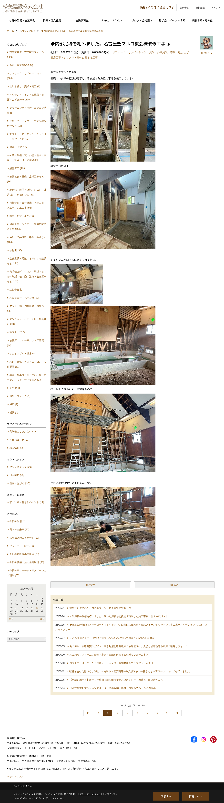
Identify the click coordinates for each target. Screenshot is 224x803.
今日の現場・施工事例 (22, 20)
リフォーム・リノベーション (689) (24, 76)
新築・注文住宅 (52, 20)
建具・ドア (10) (18, 147)
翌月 (42, 619)
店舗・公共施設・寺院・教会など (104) (26, 239)
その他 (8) (15, 388)
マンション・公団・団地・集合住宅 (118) (26, 321)
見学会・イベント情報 (172, 20)
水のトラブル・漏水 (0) (22, 353)
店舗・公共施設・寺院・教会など (169, 52)
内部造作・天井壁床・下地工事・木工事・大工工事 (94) (26, 205)
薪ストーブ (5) (17, 332)
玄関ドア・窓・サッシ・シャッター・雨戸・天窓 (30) (26, 136)
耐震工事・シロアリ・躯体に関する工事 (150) (26, 226)
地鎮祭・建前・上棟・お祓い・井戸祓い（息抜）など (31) (26, 192)
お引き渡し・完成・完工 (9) (25, 86)
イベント (216, 7)
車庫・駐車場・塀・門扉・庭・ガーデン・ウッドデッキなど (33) (26, 377)
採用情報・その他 (202, 20)
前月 (11, 619)
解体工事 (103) (18, 168)
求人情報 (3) (16, 447)
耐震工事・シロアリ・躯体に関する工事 (74, 57)
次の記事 (174, 584)
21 (37, 607)
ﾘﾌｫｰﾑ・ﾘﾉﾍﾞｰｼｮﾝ (112, 20)
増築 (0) (14, 412)
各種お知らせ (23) (19, 439)
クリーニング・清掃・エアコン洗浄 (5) (26, 110)
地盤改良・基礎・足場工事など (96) (25, 179)
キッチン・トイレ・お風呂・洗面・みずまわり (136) (25, 97)
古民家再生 (82, 20)
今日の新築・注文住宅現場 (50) (27, 562)
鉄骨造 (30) (16, 250)
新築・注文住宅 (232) (21, 65)
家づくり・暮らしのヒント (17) (27, 502)
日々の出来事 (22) (19, 529)
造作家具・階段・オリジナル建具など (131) (26, 261)
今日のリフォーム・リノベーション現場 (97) (26, 573)
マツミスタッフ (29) (21, 466)
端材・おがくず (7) (20, 483)
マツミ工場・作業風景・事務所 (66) (25, 308)
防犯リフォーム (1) (20, 396)
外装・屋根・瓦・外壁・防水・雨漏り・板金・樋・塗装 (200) (26, 158)
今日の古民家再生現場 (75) (24, 554)
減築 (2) (14, 404)
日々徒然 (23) (17, 475)
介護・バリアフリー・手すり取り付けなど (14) (26, 123)
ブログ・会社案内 (142, 20)
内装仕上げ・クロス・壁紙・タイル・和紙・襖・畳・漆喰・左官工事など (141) (26, 276)
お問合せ (184, 7)
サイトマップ (16, 776)
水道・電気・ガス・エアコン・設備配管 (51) (26, 364)
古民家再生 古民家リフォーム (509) (25, 54)
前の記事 (90, 584)
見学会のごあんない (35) (23, 431)
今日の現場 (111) (19, 521)
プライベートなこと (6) (22, 545)
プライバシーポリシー (90, 794)
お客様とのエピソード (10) (24, 537)
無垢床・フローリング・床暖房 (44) (25, 343)
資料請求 (200, 7)
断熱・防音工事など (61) (23, 215)
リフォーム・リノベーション (129, 52)
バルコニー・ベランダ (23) (24, 297)
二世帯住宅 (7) (17, 289)
